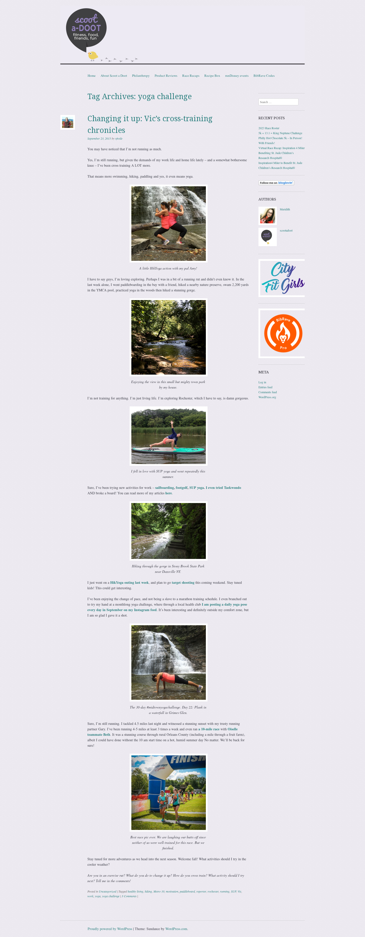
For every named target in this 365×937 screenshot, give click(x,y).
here (168, 493)
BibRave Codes (264, 75)
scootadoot (286, 230)
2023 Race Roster (268, 128)
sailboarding (164, 487)
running (224, 891)
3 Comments (129, 896)
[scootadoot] (267, 245)
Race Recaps (190, 75)
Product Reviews (166, 75)
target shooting (183, 582)
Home (92, 75)
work (90, 896)
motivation (172, 891)
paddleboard (187, 891)
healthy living (135, 891)
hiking (148, 891)
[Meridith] (267, 224)
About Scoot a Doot (114, 75)
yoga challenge (110, 896)
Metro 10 (158, 891)
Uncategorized (107, 891)
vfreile (118, 138)
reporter (201, 891)
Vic (239, 891)
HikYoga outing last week (129, 582)
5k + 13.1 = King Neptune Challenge (280, 133)
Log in (262, 382)
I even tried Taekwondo (223, 487)
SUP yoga (196, 487)
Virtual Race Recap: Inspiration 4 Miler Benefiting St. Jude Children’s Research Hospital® (281, 153)
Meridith (285, 209)
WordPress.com (176, 928)
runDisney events (237, 75)
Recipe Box (212, 75)
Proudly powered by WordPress (110, 928)
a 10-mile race (208, 729)
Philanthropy (141, 75)
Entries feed (265, 387)
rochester (213, 891)
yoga (98, 896)
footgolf (181, 487)
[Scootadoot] (182, 36)
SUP (233, 891)
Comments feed (267, 392)
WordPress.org (267, 397)
